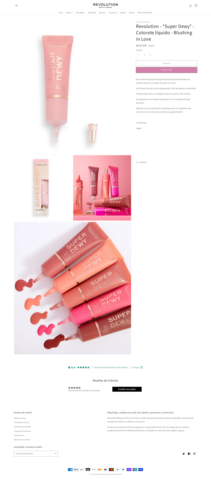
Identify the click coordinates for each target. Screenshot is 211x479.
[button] (16, 5)
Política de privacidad (22, 427)
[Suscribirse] (55, 453)
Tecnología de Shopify (115, 474)
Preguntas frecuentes (22, 431)
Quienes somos (20, 418)
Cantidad (139, 50)
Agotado (166, 63)
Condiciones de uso (21, 422)
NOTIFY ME (166, 70)
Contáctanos (19, 435)
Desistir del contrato (22, 440)
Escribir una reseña (127, 389)
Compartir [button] (143, 162)
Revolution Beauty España (101, 474)
